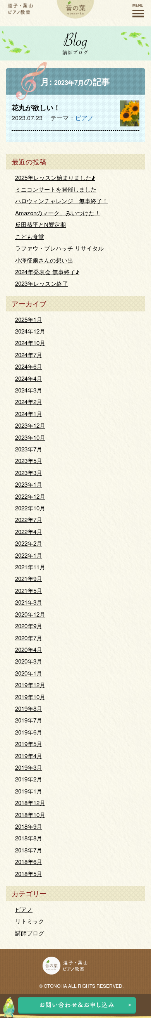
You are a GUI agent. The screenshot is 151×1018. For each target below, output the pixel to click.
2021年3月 (28, 602)
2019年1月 (28, 791)
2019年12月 (30, 685)
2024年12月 (30, 331)
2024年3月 (28, 390)
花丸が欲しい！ (36, 107)
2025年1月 (28, 319)
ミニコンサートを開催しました (55, 189)
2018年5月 (28, 873)
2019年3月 (28, 767)
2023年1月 (28, 484)
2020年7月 (28, 638)
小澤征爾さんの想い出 (44, 260)
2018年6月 (28, 861)
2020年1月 (28, 673)
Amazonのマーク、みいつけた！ (57, 213)
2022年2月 (28, 543)
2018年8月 (28, 838)
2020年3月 (28, 661)
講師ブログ (29, 933)
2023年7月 (28, 449)
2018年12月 (30, 802)
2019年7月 (28, 720)
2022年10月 (30, 508)
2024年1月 (28, 414)
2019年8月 (28, 708)
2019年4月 (28, 756)
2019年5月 (28, 744)
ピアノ (84, 117)
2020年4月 (28, 649)
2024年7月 (28, 355)
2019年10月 (30, 697)
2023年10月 (30, 437)
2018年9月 (28, 826)
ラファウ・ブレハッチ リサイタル (59, 248)
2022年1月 (28, 555)
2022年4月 (28, 531)
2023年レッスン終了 (41, 283)
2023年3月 (28, 472)
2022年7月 (28, 519)
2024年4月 (28, 378)
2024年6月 (28, 366)
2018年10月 (30, 815)
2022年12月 (30, 496)
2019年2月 (28, 779)
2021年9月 (28, 578)
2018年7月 (28, 850)
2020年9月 (28, 626)
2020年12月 (30, 614)
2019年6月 (28, 732)
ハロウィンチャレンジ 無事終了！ (61, 201)
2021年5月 (28, 590)
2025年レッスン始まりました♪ (55, 177)
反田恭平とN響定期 (40, 224)
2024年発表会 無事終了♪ (47, 272)
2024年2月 (28, 402)
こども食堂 (29, 236)
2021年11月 (30, 567)
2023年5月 (28, 460)
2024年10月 (30, 343)
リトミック (29, 921)
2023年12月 (30, 425)
